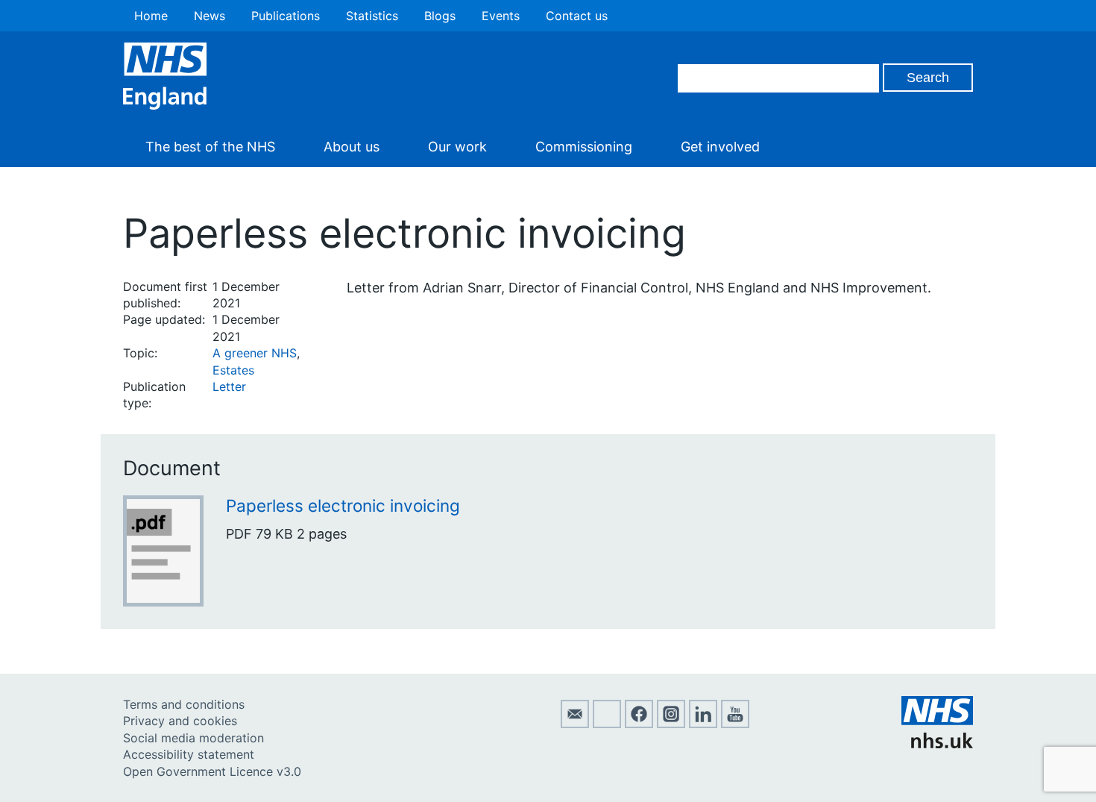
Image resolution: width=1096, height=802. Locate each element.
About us (351, 146)
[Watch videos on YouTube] (735, 723)
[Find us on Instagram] (671, 723)
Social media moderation (193, 737)
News (209, 15)
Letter (229, 386)
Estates (233, 370)
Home (151, 15)
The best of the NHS (210, 146)
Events (501, 15)
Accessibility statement (188, 754)
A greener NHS (254, 352)
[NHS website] (937, 743)
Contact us (577, 15)
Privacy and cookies (180, 720)
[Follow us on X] (607, 723)
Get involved (720, 146)
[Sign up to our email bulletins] (575, 723)
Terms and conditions (184, 704)
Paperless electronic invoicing (343, 505)
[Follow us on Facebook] (639, 723)
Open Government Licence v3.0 (212, 771)
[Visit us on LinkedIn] (703, 723)
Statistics (372, 15)
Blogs (440, 15)
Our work (457, 146)
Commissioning (583, 146)
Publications (285, 15)
